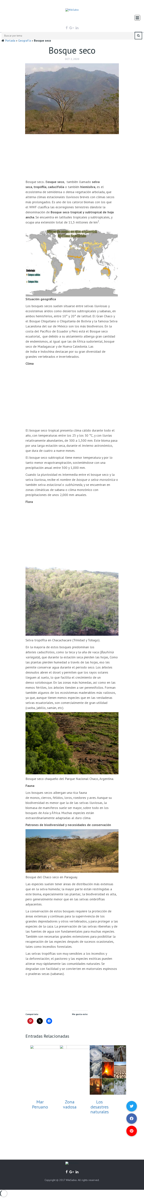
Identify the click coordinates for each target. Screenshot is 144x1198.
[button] (131, 1131)
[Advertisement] (72, 157)
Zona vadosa (69, 1104)
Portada (10, 40)
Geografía (24, 40)
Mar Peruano (40, 1104)
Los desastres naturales (99, 1107)
